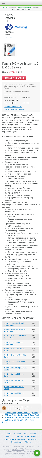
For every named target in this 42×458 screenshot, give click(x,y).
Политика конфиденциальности (14, 439)
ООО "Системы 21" (18, 450)
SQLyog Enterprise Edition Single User (21, 413)
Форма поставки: (10, 97)
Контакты (33, 433)
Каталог (6, 7)
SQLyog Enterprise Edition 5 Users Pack (22, 415)
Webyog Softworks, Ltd (25, 7)
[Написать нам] (37, 453)
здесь (25, 409)
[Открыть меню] (3, 2)
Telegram (28, 442)
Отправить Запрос (14, 78)
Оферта (33, 436)
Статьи (16, 436)
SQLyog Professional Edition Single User (22, 417)
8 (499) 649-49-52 (32, 439)
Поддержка (17, 433)
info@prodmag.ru (16, 442)
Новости (8, 436)
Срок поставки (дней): (11, 100)
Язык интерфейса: (10, 103)
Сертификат (9, 37)
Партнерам (25, 436)
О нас (25, 433)
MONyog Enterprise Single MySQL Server (13, 343)
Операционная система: (12, 95)
